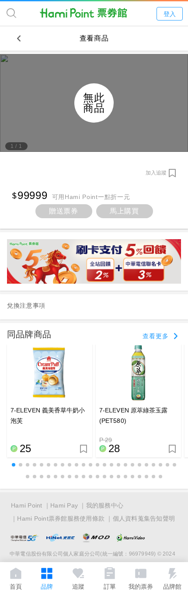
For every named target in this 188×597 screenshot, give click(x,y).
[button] (13, 465)
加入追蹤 (156, 173)
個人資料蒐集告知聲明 (144, 518)
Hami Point (26, 505)
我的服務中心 (105, 505)
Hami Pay (64, 505)
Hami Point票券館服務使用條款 (60, 518)
